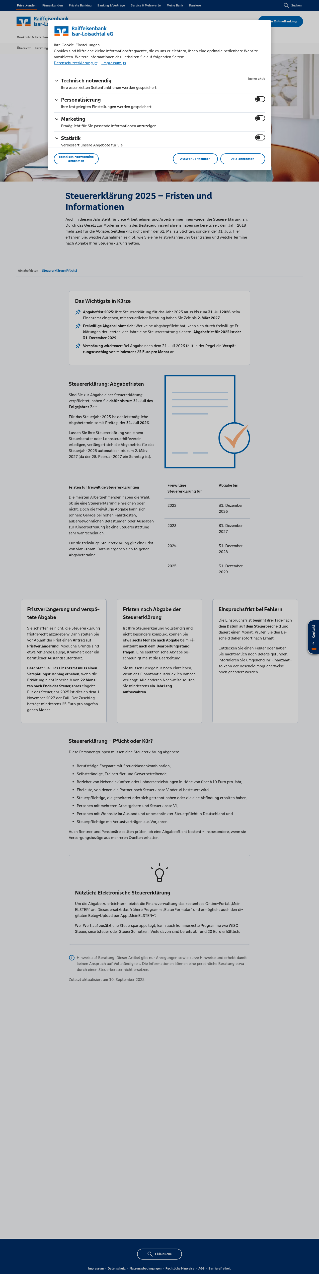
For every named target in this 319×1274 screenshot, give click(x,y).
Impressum (111, 63)
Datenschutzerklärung (74, 63)
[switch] (260, 99)
